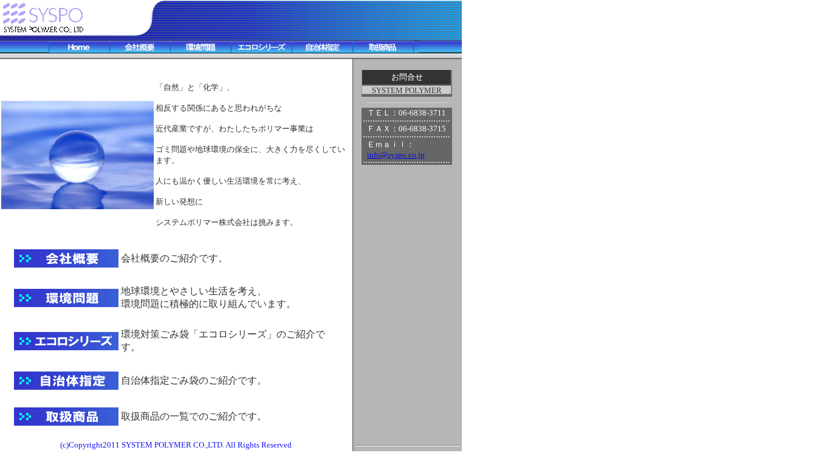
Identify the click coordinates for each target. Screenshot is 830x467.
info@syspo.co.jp (396, 154)
